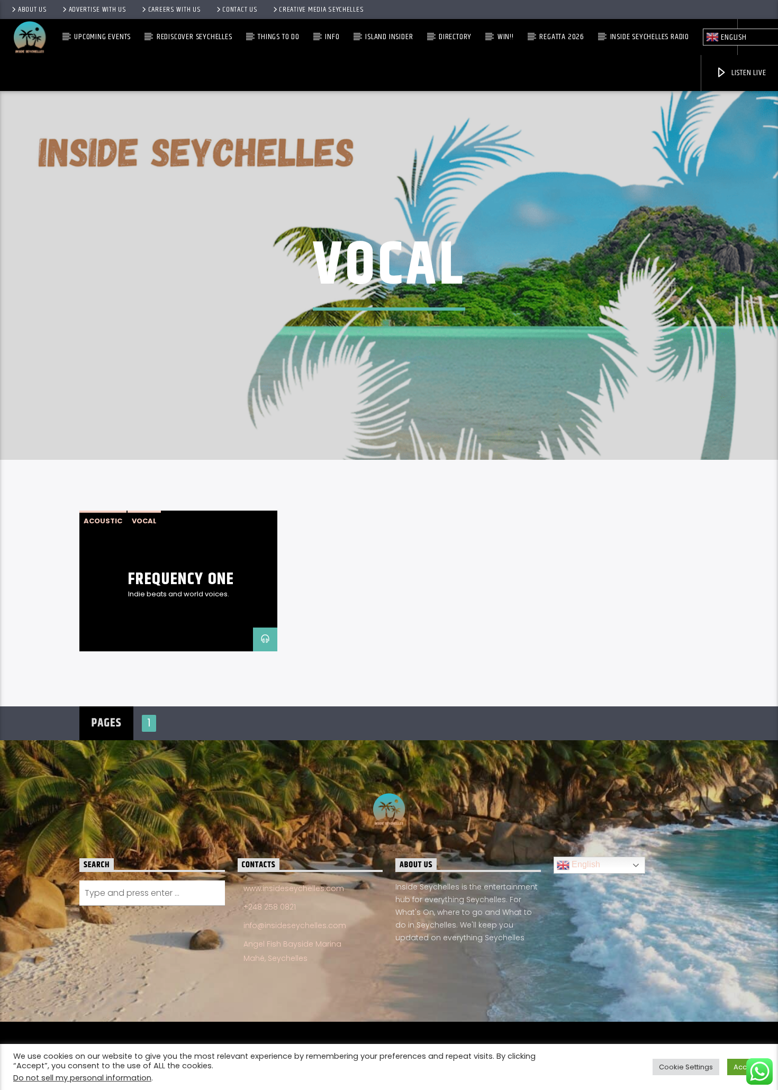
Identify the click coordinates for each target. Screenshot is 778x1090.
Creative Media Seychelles (321, 9)
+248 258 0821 (269, 907)
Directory (455, 36)
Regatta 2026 (561, 36)
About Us (32, 9)
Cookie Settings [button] (686, 1067)
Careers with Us (174, 9)
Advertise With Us (97, 9)
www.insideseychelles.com (293, 888)
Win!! (505, 36)
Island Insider (389, 36)
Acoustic (103, 521)
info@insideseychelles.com (294, 925)
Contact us (239, 9)
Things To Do (279, 36)
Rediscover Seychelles (194, 36)
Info (332, 36)
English (584, 864)
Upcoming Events (102, 36)
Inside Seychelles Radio (649, 36)
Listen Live (747, 72)
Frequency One (181, 579)
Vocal (144, 521)
